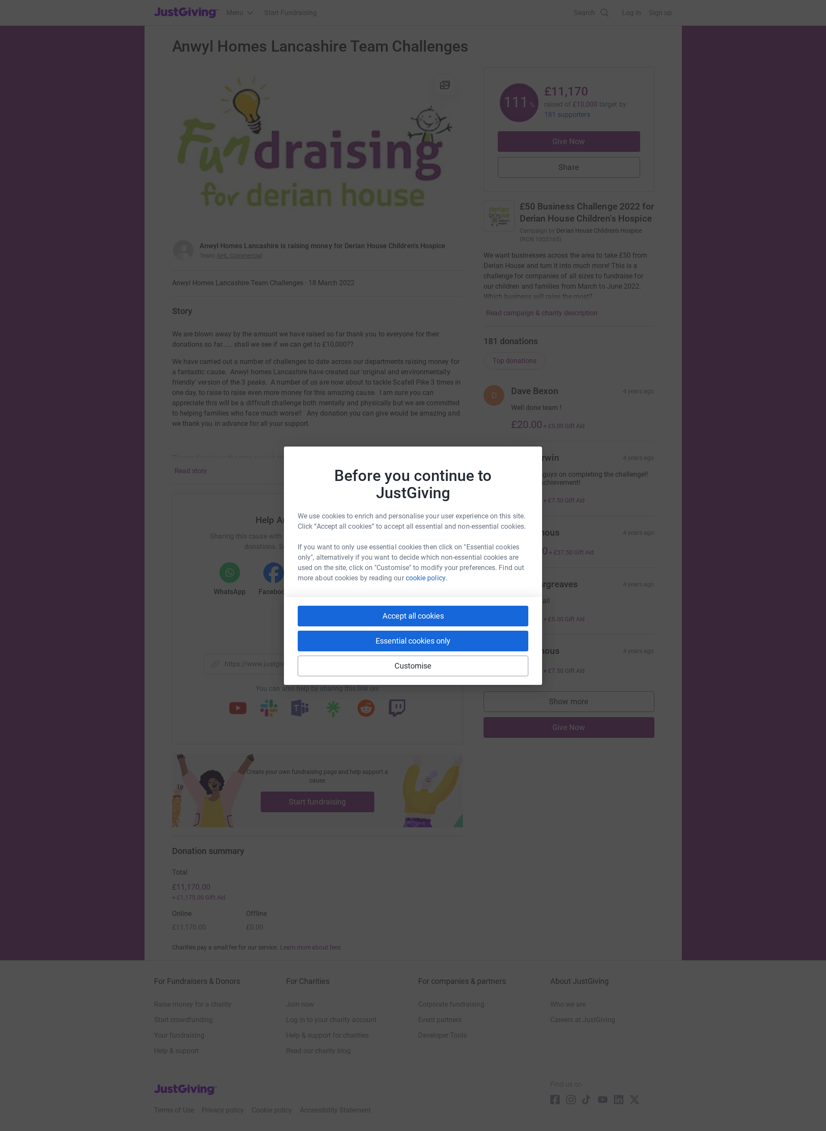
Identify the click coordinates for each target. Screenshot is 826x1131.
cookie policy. (426, 578)
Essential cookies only (413, 640)
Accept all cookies (413, 615)
